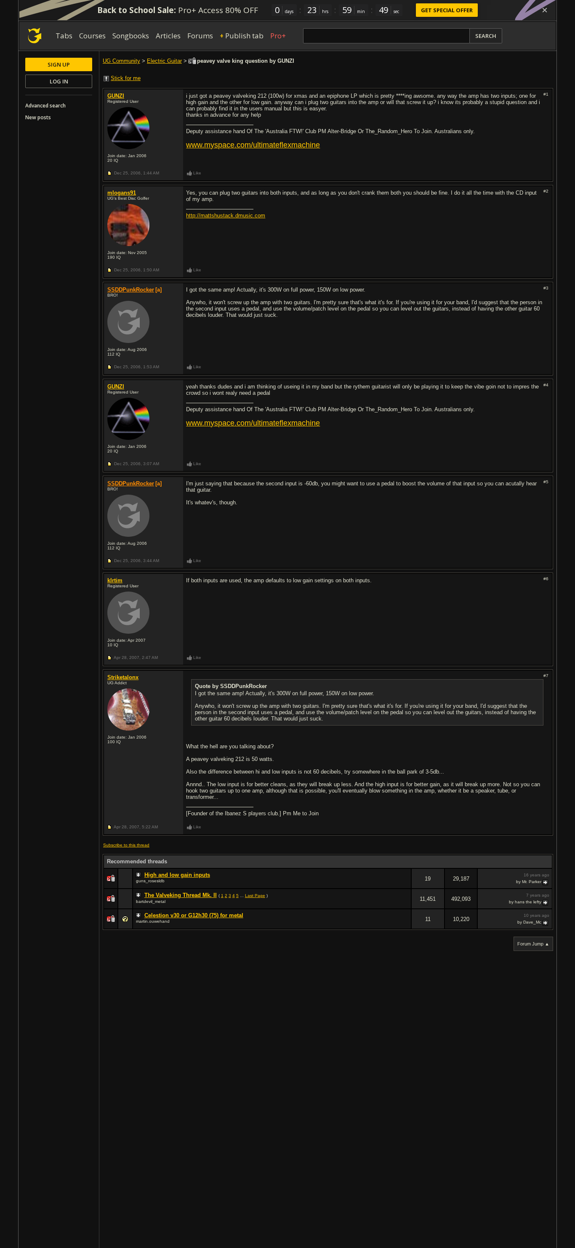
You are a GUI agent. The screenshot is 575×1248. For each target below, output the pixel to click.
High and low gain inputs (177, 875)
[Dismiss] (544, 10)
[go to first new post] (139, 875)
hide (404, 884)
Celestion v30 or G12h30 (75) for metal (193, 915)
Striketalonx (122, 677)
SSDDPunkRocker (130, 290)
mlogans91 (121, 193)
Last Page (255, 895)
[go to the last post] (546, 882)
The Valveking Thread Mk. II (180, 895)
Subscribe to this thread (126, 845)
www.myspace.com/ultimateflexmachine (253, 145)
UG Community (121, 61)
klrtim (114, 580)
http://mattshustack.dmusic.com (225, 215)
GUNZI (115, 96)
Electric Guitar (164, 61)
